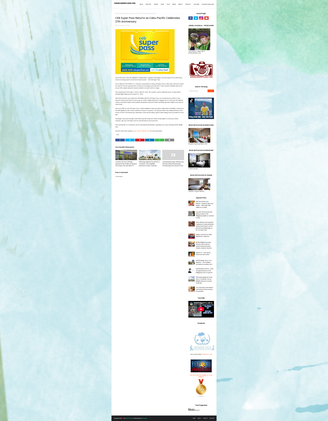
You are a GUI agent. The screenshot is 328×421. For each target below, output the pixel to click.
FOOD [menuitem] (162, 4)
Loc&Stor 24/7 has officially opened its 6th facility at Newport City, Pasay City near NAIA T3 (126, 164)
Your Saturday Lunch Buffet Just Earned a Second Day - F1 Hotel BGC (204, 289)
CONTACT (205, 418)
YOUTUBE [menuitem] (196, 4)
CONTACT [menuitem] (188, 4)
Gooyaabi (144, 418)
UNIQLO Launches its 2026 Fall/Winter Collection (204, 235)
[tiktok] (212, 18)
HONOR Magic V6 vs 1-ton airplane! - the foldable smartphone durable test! (204, 262)
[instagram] (201, 18)
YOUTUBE (211, 418)
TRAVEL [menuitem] (156, 4)
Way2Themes (129, 418)
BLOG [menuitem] (141, 4)
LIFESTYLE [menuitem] (148, 4)
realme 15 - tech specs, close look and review (203, 253)
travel (120, 13)
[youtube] (206, 18)
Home (116, 13)
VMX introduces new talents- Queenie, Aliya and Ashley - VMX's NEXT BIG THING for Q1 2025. (204, 204)
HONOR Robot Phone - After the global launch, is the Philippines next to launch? (205, 270)
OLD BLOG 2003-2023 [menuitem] (208, 4)
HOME (194, 418)
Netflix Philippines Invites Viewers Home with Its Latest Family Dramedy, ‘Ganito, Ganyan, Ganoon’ (204, 245)
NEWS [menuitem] (174, 4)
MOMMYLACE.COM (206, 354)
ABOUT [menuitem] (180, 4)
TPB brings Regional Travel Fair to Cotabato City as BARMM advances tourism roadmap (149, 164)
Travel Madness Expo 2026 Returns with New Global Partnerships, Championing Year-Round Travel (173, 164)
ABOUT (199, 418)
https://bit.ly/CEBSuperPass (141, 131)
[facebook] (190, 18)
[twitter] (196, 18)
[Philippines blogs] (201, 397)
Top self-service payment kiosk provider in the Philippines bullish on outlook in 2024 (205, 215)
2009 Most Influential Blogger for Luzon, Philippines (201, 375)
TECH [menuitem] (168, 4)
